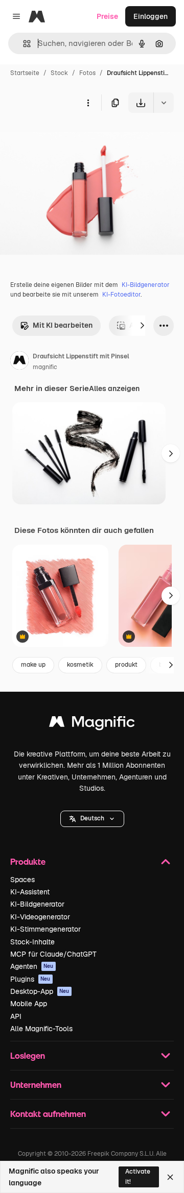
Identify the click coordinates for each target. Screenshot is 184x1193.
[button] (92, 819)
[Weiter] (142, 325)
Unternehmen (35, 1084)
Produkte (27, 861)
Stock (59, 73)
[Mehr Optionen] (88, 102)
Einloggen (150, 16)
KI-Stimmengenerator (45, 929)
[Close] (170, 1177)
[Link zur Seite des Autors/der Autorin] (19, 362)
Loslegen (27, 1055)
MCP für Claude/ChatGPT (53, 954)
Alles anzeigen (114, 388)
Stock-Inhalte (32, 941)
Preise (107, 16)
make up (33, 665)
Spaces (22, 879)
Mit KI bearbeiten (63, 325)
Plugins (30, 979)
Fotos (87, 73)
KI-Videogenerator (40, 916)
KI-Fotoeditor (121, 294)
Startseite (24, 73)
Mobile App (28, 1003)
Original (65, 136)
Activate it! (137, 1176)
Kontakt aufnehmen (48, 1113)
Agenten (32, 966)
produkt (126, 665)
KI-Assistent (30, 891)
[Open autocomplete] (23, 43)
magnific (45, 367)
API (15, 1016)
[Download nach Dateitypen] (163, 102)
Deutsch (92, 818)
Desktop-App (40, 991)
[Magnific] (92, 724)
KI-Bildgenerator (146, 285)
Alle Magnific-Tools (41, 1028)
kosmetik (80, 665)
